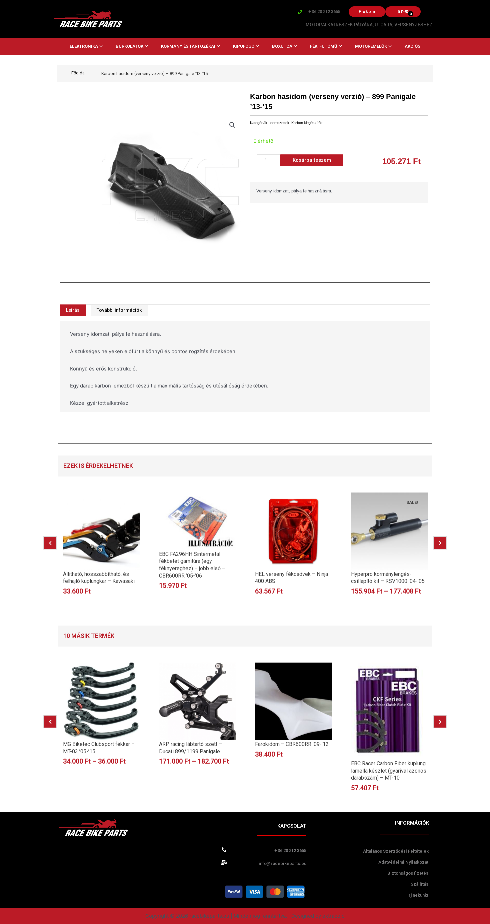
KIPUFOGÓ (243, 46)
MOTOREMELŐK (371, 46)
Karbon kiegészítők (307, 123)
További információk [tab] (119, 310)
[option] (101, 547)
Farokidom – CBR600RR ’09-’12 (292, 744)
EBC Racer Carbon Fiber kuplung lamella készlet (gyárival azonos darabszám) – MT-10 (388, 770)
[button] (232, 125)
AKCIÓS (412, 46)
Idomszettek (279, 123)
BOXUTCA (282, 46)
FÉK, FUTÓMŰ (323, 46)
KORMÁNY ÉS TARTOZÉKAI (188, 46)
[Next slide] (440, 543)
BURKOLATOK (129, 46)
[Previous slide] (50, 543)
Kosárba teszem (312, 160)
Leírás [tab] (73, 310)
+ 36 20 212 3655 (324, 11)
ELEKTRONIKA (84, 46)
